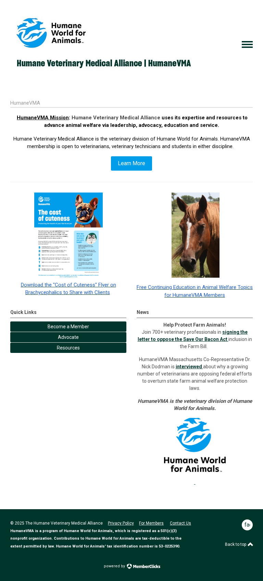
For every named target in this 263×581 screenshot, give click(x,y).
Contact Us (180, 523)
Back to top (236, 544)
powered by (115, 566)
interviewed (189, 366)
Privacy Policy (121, 523)
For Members (151, 523)
